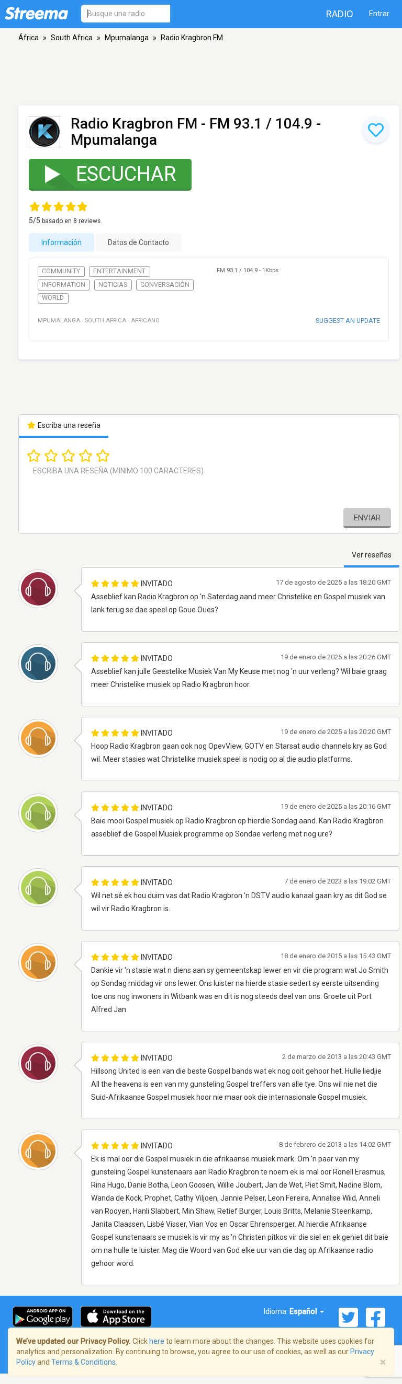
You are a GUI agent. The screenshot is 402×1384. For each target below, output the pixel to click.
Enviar (367, 517)
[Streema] (36, 13)
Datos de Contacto (138, 242)
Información (61, 242)
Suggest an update (348, 320)
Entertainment (119, 271)
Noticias (112, 284)
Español (304, 1311)
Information (63, 284)
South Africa (72, 37)
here (156, 1341)
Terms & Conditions (83, 1362)
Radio (339, 13)
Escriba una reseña (68, 425)
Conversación (164, 284)
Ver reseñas (372, 555)
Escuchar (126, 173)
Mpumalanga (127, 37)
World (53, 297)
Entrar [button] (379, 13)
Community (61, 271)
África (28, 37)
